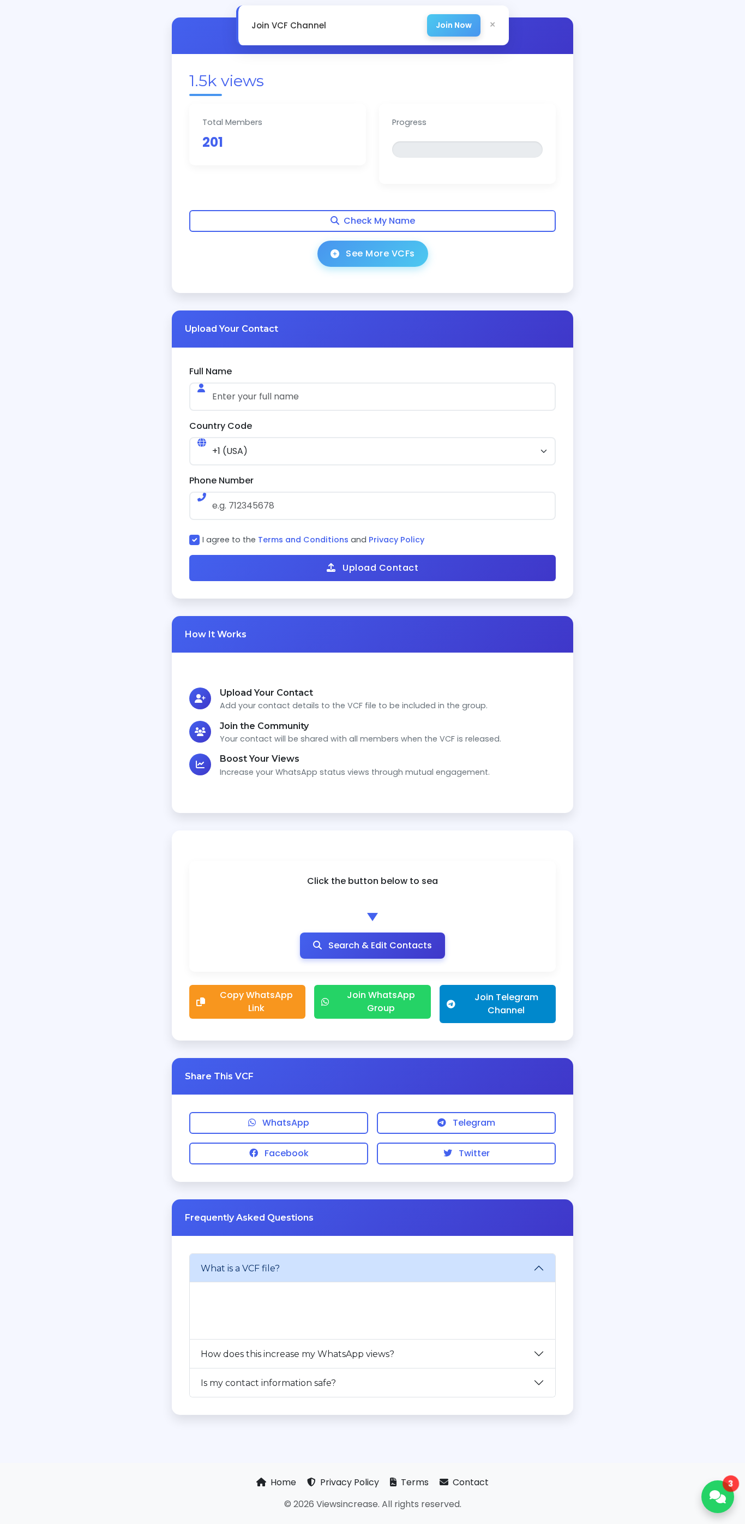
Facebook (285, 1153)
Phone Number (221, 480)
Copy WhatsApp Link (256, 1001)
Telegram (472, 1122)
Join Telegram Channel (506, 1004)
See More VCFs (380, 253)
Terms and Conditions (303, 539)
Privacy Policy (396, 539)
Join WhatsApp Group (381, 1001)
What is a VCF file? (240, 1268)
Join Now (454, 25)
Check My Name (379, 220)
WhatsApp (284, 1122)
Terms (415, 1482)
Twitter (473, 1153)
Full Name (210, 371)
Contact (469, 1482)
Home (283, 1482)
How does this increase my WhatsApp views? (297, 1354)
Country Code (220, 426)
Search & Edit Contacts (379, 945)
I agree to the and (313, 539)
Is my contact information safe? (268, 1383)
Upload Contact (379, 567)
